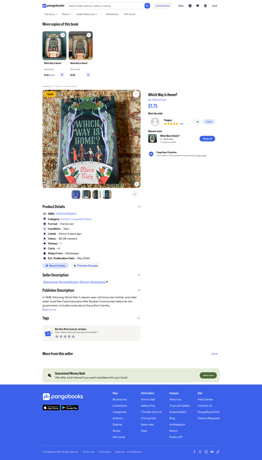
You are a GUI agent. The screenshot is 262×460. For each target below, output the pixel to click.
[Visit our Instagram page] (206, 451)
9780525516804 (66, 213)
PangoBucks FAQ (208, 412)
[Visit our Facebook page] (194, 451)
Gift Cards (129, 14)
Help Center (205, 399)
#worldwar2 (97, 282)
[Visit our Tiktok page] (218, 451)
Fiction (58, 86)
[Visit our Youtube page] (212, 451)
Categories (46, 86)
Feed (144, 430)
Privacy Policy (105, 452)
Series (116, 430)
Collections (120, 405)
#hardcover (50, 282)
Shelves (117, 424)
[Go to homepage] (53, 6)
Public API (175, 437)
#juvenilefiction (69, 282)
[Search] (147, 5)
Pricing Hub (148, 418)
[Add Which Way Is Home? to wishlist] (136, 94)
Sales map (147, 424)
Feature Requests (209, 418)
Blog (172, 418)
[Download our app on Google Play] (69, 407)
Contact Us (205, 405)
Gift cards (119, 437)
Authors (118, 418)
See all (214, 353)
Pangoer (168, 120)
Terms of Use (88, 452)
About (180, 5)
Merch (173, 430)
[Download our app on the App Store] (51, 407)
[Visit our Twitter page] (200, 451)
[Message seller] (197, 121)
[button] (91, 207)
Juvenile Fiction (70, 86)
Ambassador (177, 424)
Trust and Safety (179, 405)
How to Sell (148, 399)
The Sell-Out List (151, 412)
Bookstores (112, 14)
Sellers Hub (148, 405)
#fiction (84, 282)
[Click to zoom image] (91, 139)
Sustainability (177, 412)
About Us (175, 399)
